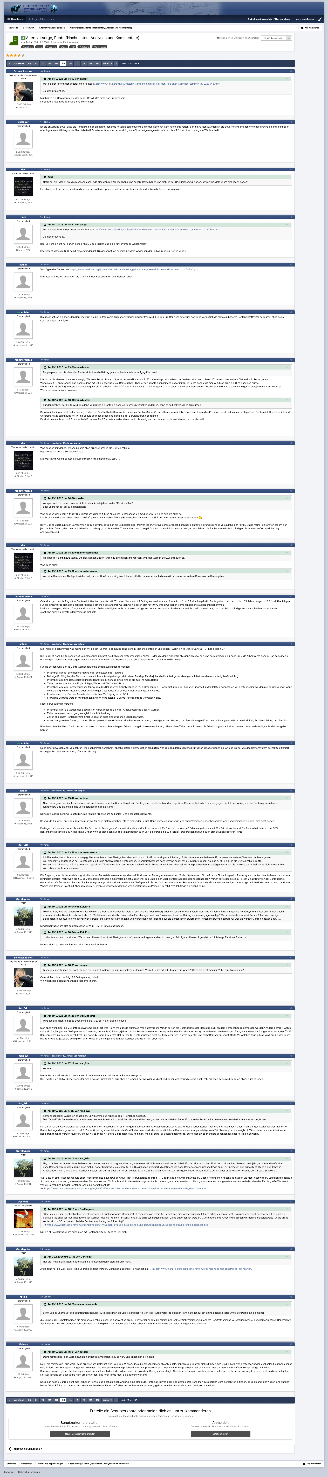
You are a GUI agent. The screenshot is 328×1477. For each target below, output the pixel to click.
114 (56, 63)
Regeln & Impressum (42, 19)
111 (36, 63)
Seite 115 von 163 (129, 63)
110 (29, 63)
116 (70, 63)
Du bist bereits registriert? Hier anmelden (269, 19)
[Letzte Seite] (116, 63)
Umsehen (16, 19)
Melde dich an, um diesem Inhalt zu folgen (239, 37)
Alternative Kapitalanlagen (65, 42)
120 (97, 63)
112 (42, 63)
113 (49, 63)
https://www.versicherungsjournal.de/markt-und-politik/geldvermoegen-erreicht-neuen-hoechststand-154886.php (134, 269)
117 (77, 63)
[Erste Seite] (9, 63)
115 (63, 63)
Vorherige (19, 63)
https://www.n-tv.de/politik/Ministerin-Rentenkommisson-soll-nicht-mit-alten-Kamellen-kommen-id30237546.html (156, 83)
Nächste (107, 63)
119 (90, 63)
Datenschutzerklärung (29, 1472)
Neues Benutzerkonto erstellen (80, 1433)
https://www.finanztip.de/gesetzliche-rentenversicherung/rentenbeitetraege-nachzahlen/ (202, 1268)
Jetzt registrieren (305, 19)
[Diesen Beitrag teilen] (291, 71)
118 (83, 63)
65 (289, 38)
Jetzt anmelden (220, 1433)
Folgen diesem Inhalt (273, 38)
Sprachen (9, 1472)
